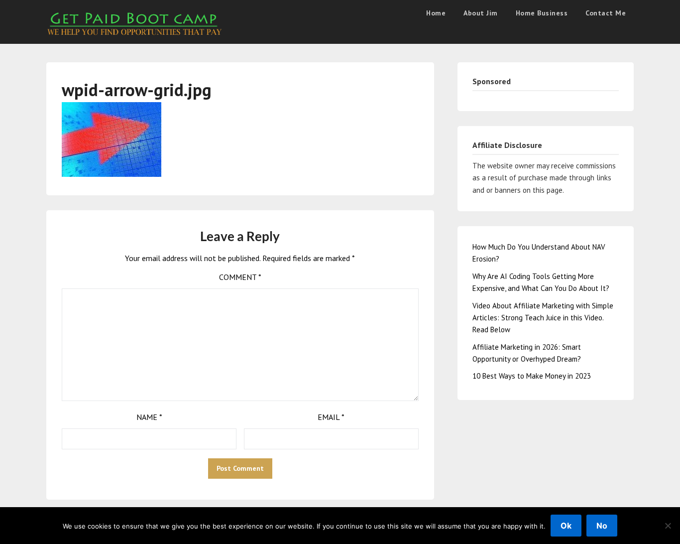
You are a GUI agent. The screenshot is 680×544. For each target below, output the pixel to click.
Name (149, 417)
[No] (668, 526)
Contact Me (605, 12)
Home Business (542, 12)
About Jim (480, 12)
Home (436, 12)
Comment (240, 277)
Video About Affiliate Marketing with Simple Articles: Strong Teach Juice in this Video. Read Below (542, 318)
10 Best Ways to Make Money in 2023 (531, 376)
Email (331, 417)
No (601, 526)
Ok (566, 526)
